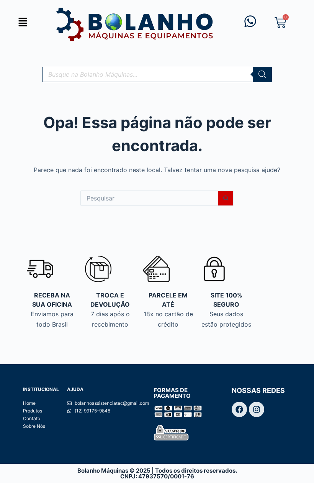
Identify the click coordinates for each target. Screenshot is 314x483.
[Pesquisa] (262, 74)
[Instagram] (256, 409)
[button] (23, 22)
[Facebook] (239, 409)
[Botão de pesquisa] (226, 198)
